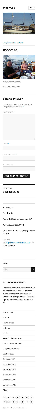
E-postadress (10, 154)
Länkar (6, 333)
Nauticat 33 (8, 313)
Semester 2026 (9, 385)
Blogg (5, 390)
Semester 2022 (9, 364)
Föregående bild (9, 43)
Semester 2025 (9, 380)
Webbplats (8, 164)
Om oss (6, 318)
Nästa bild (20, 43)
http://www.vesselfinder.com (18, 243)
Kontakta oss (8, 323)
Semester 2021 (9, 359)
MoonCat (9, 7)
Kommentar (8, 112)
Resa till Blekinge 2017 (12, 338)
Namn (6, 144)
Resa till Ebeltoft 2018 (12, 344)
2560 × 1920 (16, 87)
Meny (32, 8)
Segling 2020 (8, 354)
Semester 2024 (9, 375)
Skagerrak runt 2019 (11, 349)
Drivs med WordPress (18, 408)
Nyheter (6, 328)
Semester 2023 (9, 369)
